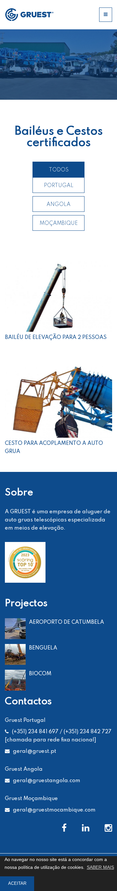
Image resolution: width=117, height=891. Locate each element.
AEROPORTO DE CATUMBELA (66, 622)
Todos (59, 170)
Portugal (58, 185)
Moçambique (59, 223)
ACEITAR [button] (17, 883)
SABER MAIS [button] (100, 867)
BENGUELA (43, 648)
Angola (58, 204)
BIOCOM (40, 674)
